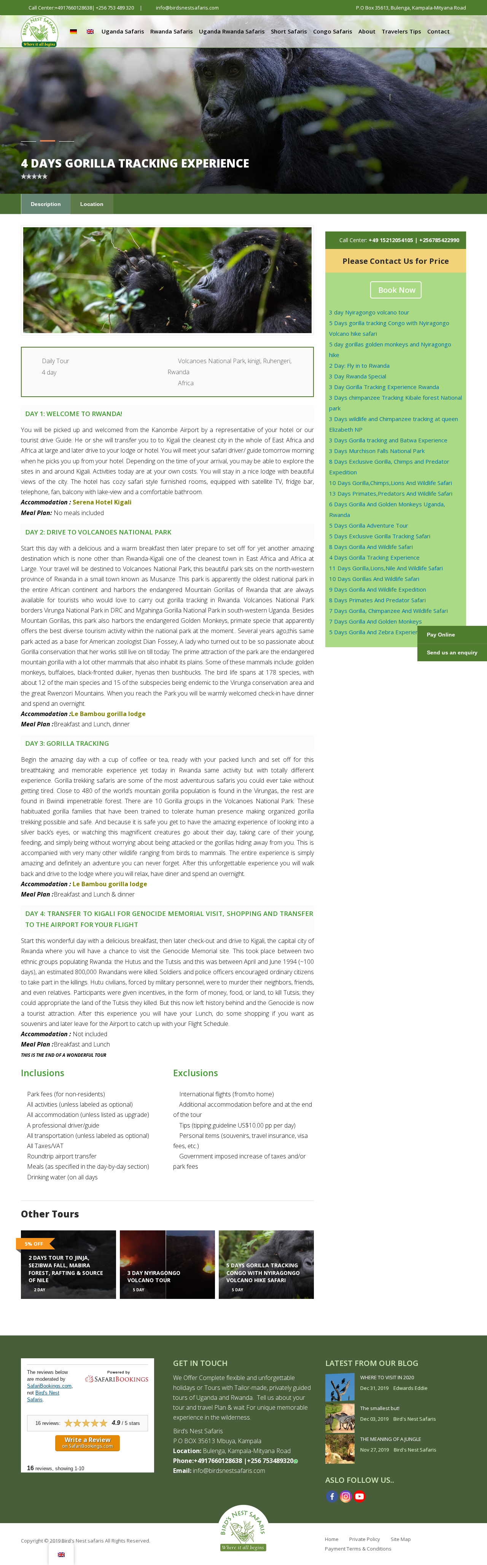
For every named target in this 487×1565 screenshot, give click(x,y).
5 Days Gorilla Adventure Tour (368, 525)
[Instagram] (346, 1496)
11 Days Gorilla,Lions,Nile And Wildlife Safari (386, 568)
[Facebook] (332, 1496)
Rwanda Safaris (171, 31)
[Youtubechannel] (359, 1496)
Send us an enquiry (452, 652)
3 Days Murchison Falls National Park (377, 451)
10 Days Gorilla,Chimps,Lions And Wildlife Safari (390, 483)
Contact (438, 31)
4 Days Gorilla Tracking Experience (374, 557)
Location (91, 204)
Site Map (401, 1539)
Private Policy (364, 1539)
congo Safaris (332, 31)
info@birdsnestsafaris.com (187, 7)
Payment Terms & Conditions (358, 1548)
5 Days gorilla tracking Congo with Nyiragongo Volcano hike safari (263, 1273)
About (367, 31)
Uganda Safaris (123, 31)
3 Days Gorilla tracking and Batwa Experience (388, 440)
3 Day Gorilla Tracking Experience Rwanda (384, 387)
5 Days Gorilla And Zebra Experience (377, 632)
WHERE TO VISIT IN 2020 (387, 1377)
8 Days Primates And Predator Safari (377, 600)
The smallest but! (379, 1408)
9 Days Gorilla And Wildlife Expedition (377, 589)
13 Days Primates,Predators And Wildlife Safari (390, 493)
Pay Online (441, 635)
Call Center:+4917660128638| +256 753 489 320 (81, 7)
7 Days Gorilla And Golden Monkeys (375, 621)
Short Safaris (289, 31)
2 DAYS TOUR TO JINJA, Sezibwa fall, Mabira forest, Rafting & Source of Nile (66, 1269)
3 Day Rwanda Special (357, 376)
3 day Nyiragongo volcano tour (369, 312)
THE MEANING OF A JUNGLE (390, 1439)
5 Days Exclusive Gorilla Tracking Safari (379, 536)
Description (46, 204)
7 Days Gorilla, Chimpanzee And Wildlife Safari (388, 610)
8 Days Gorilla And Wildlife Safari (371, 546)
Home (332, 1539)
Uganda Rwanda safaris (232, 31)
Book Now (396, 290)
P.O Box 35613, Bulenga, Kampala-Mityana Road (410, 7)
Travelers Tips (401, 31)
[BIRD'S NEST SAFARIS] (39, 28)
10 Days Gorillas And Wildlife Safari (374, 578)
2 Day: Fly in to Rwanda (359, 365)
